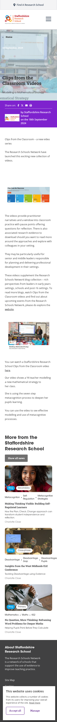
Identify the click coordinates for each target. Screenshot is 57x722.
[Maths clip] (28, 335)
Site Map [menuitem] (10, 680)
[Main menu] (48, 19)
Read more (34, 702)
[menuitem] (17, 105)
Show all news (16, 458)
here (7, 370)
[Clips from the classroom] (28, 195)
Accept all (15, 710)
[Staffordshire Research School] (17, 19)
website (9, 309)
